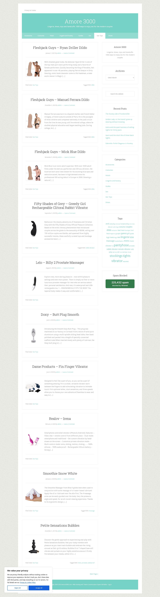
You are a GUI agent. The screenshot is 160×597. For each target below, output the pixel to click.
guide (132, 233)
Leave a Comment (69, 53)
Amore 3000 (80, 21)
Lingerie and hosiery (113, 181)
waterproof (91, 563)
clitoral (110, 227)
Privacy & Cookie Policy (28, 582)
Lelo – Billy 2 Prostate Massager (60, 262)
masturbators (119, 241)
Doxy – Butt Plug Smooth (60, 314)
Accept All (39, 588)
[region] (28, 580)
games (124, 233)
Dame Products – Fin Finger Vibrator (60, 366)
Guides (108, 186)
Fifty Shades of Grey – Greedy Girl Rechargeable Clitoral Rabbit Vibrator (60, 206)
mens (79, 563)
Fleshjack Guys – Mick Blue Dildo (60, 152)
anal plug (112, 224)
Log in (110, 584)
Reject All (17, 588)
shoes (129, 252)
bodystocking (125, 224)
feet (119, 230)
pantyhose (121, 245)
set (118, 252)
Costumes (109, 170)
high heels (110, 237)
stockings (116, 256)
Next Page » (94, 574)
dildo (92, 85)
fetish (123, 230)
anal (107, 224)
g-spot (118, 233)
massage (91, 511)
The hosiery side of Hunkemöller (118, 114)
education (114, 230)
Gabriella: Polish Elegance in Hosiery (119, 143)
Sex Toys (35, 85)
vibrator (117, 261)
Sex (107, 192)
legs (115, 237)
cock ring (115, 227)
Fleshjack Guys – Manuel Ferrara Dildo (60, 100)
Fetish (108, 175)
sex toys (124, 252)
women (126, 261)
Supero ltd (100, 584)
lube (132, 237)
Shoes (108, 202)
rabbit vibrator (90, 248)
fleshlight (127, 230)
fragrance (112, 233)
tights (126, 256)
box (131, 224)
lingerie (125, 237)
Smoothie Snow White (60, 473)
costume (122, 227)
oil (112, 246)
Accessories (110, 165)
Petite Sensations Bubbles (60, 525)
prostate (84, 563)
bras (133, 224)
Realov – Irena (60, 418)
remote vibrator (124, 249)
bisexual (118, 224)
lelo (118, 237)
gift (128, 233)
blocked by (122, 284)
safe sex (114, 252)
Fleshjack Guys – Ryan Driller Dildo (60, 47)
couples (129, 227)
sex (121, 252)
